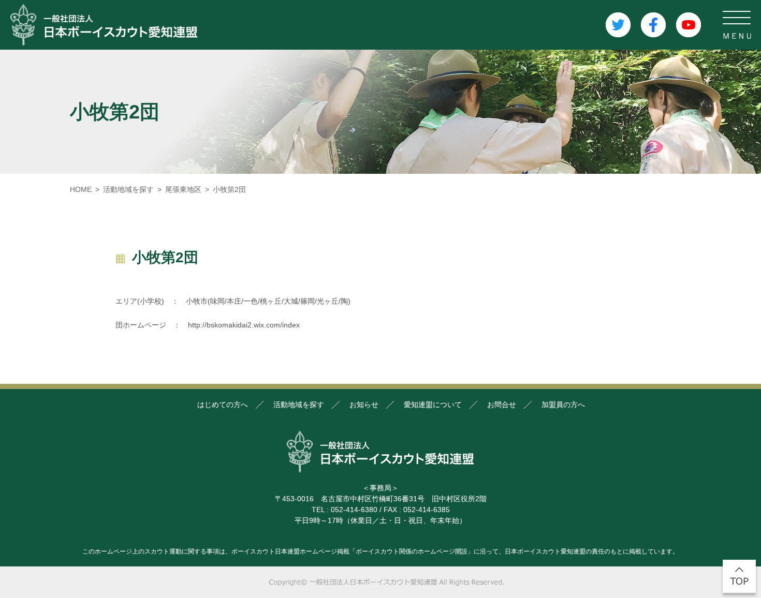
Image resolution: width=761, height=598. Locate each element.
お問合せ (501, 404)
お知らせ (363, 404)
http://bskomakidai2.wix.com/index (244, 325)
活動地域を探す (128, 189)
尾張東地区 (183, 189)
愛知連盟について (433, 404)
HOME (81, 189)
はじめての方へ (222, 404)
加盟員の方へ (563, 404)
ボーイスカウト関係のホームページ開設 (411, 551)
